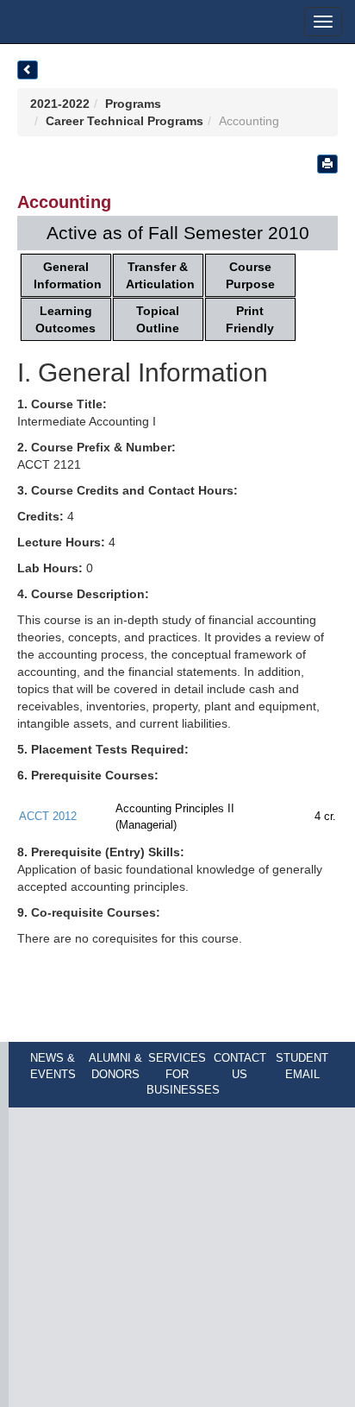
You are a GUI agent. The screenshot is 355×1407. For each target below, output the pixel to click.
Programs (133, 103)
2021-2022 (60, 103)
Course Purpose (250, 275)
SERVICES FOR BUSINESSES (183, 1073)
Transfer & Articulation (160, 275)
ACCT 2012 (48, 816)
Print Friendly (250, 319)
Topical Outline (157, 319)
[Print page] (327, 164)
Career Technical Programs (124, 121)
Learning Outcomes (65, 319)
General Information (68, 275)
